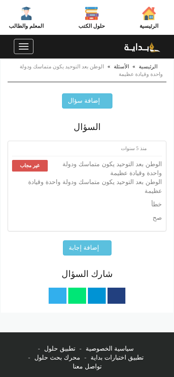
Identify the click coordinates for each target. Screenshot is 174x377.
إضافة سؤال (85, 100)
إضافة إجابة (85, 247)
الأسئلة (121, 66)
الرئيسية (149, 26)
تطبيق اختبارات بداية (117, 357)
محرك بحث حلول (57, 357)
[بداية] (142, 46)
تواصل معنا (87, 366)
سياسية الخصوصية (110, 348)
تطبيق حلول (59, 348)
